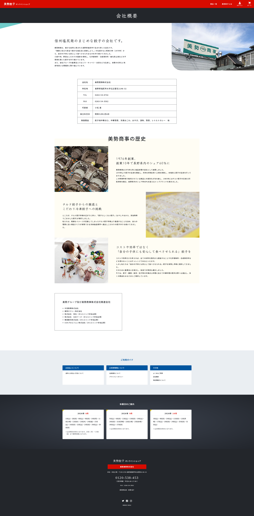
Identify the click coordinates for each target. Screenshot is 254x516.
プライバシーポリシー (116, 377)
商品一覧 (213, 4)
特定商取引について (159, 380)
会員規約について (114, 373)
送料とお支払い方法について (74, 373)
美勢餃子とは (227, 4)
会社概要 (156, 377)
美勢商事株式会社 (127, 467)
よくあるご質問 (158, 373)
